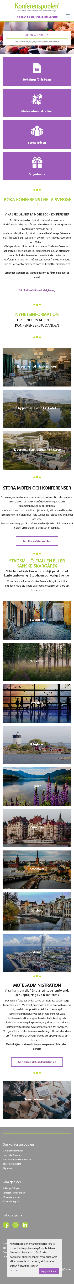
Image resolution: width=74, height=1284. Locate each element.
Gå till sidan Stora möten (37, 541)
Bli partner (7, 1168)
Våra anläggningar (11, 1197)
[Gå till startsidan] (37, 7)
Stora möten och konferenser (17, 1159)
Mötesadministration (13, 1151)
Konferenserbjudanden (14, 1193)
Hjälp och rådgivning (12, 1155)
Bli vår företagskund (12, 1164)
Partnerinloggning (11, 1201)
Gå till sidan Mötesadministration (37, 1062)
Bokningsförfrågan (11, 1188)
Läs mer (14, 1270)
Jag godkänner (49, 1271)
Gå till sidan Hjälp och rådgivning (37, 290)
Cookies (67, 1269)
